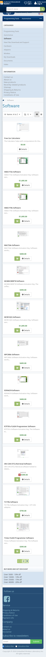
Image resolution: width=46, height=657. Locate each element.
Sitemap (7, 87)
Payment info (8, 618)
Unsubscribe (23, 646)
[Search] (42, 9)
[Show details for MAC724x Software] (23, 234)
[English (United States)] (39, 14)
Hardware (7, 46)
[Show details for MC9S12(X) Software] (23, 306)
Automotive (26, 18)
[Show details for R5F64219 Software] (23, 379)
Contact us (8, 77)
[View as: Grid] (37, 114)
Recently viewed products (15, 84)
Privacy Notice (10, 92)
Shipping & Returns (12, 90)
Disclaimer (7, 632)
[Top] (3, 100)
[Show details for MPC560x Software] (23, 343)
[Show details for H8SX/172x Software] (23, 161)
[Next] (27, 561)
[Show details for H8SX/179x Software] (23, 197)
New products (10, 82)
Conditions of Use (11, 95)
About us (8, 79)
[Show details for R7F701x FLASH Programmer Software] (23, 414)
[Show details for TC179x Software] (23, 490)
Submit (36, 641)
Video (6, 64)
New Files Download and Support (16, 42)
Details (24, 149)
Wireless (7, 53)
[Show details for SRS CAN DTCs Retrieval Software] (23, 453)
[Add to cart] (17, 185)
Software (7, 38)
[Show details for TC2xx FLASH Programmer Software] (23, 526)
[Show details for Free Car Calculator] (23, 127)
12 (27, 114)
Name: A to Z (12, 114)
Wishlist (6, 156)
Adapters (7, 50)
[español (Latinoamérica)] (42, 14)
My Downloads (9, 57)
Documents (8, 60)
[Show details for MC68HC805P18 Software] (23, 270)
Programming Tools (11, 18)
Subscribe (9, 646)
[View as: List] (41, 114)
